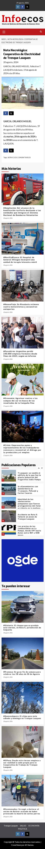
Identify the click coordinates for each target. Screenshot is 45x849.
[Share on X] (11, 113)
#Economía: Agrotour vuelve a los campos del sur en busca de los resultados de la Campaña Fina (20, 400)
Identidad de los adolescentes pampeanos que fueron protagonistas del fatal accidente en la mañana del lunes (29, 492)
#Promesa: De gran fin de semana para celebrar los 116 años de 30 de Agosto (22, 673)
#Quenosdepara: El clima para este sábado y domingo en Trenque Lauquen (22, 717)
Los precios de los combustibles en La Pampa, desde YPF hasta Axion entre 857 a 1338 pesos (29, 518)
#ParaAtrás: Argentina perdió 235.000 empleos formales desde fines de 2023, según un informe (20, 353)
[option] (23, 477)
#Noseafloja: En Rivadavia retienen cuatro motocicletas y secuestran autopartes (21, 306)
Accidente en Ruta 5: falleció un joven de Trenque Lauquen (28, 504)
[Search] (40, 32)
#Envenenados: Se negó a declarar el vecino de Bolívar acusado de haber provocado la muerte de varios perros (21, 811)
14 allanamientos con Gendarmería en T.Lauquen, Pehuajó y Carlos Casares (28, 477)
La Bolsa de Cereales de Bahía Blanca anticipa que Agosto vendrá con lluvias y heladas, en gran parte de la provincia (29, 533)
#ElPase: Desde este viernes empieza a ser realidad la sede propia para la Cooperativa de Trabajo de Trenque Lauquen (22, 763)
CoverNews (16, 845)
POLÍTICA (22, 829)
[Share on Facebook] (5, 113)
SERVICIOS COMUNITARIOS (19, 157)
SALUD (23, 825)
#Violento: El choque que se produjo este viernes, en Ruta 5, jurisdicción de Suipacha (22, 627)
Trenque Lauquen (11, 825)
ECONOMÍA (33, 825)
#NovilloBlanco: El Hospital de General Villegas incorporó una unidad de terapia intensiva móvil (20, 259)
